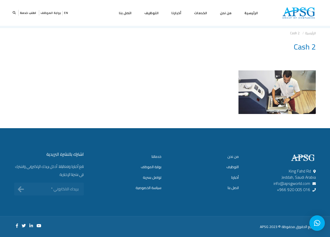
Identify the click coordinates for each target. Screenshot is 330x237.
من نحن (226, 13)
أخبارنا (176, 13)
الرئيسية (251, 13)
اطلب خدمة (28, 13)
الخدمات (200, 13)
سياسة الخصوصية (148, 187)
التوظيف (151, 13)
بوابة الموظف (50, 13)
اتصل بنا (125, 13)
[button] (317, 223)
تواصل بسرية (152, 177)
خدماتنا (156, 156)
